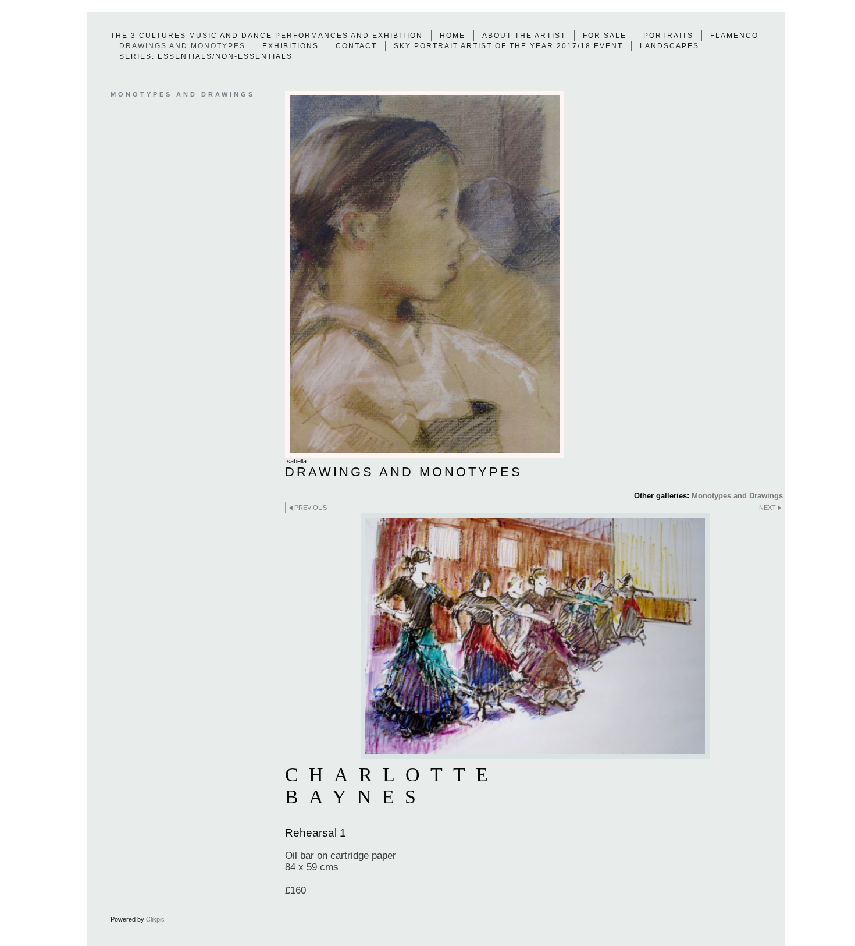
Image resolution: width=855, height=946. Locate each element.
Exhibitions (290, 46)
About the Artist (524, 35)
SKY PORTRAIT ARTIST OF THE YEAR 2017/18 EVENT (508, 46)
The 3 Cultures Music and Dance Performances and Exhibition (267, 35)
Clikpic (155, 919)
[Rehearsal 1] (535, 636)
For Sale (604, 35)
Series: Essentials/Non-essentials (206, 56)
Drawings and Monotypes (182, 46)
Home (452, 35)
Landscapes (669, 46)
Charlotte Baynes (391, 785)
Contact (356, 46)
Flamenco (734, 35)
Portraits (668, 35)
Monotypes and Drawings (737, 495)
